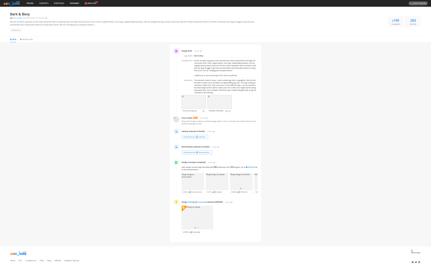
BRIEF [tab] (14, 39)
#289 (190, 202)
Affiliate (58, 260)
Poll (20, 260)
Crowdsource (30, 260)
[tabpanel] (215, 143)
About (12, 260)
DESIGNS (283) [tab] (27, 39)
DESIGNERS (74, 3)
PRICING (30, 3)
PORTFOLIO (59, 3)
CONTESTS (43, 3)
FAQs (42, 260)
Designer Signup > (72, 260)
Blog (49, 260)
